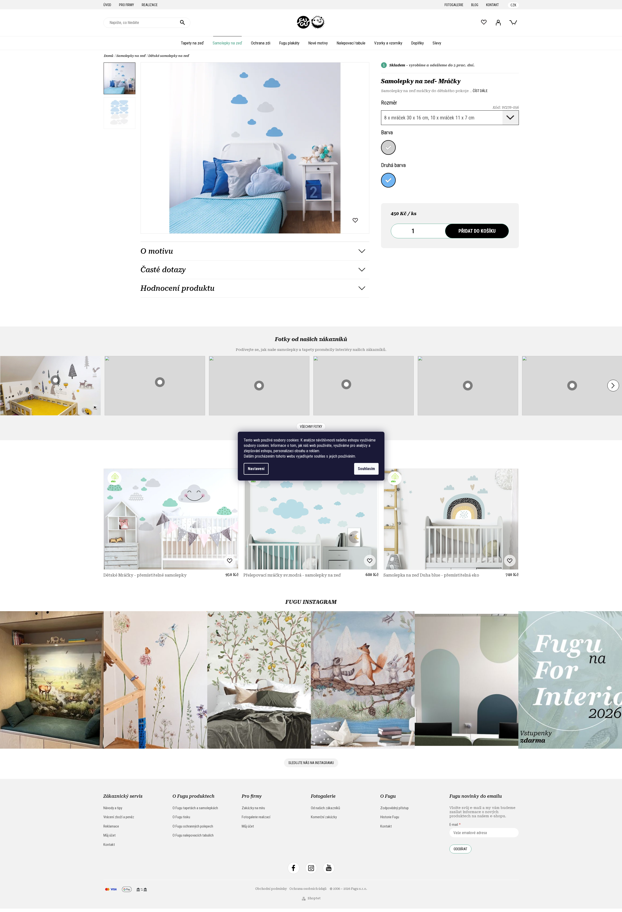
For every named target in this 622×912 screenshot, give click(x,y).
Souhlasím (366, 468)
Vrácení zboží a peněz (118, 817)
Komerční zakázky (324, 817)
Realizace (150, 5)
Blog (474, 5)
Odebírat (460, 849)
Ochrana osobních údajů (308, 889)
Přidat (477, 231)
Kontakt (492, 5)
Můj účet (109, 835)
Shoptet (314, 898)
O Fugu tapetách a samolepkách (195, 808)
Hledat (182, 23)
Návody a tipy (112, 808)
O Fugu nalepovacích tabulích (193, 835)
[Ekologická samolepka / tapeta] (171, 519)
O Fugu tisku (181, 817)
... (479, 91)
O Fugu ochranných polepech (193, 826)
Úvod (107, 5)
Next (613, 385)
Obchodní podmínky (271, 889)
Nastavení (256, 468)
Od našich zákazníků (325, 808)
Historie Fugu (389, 817)
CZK (513, 5)
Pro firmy (126, 5)
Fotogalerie (454, 5)
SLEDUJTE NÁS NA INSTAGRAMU (311, 763)
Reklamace (111, 826)
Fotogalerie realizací (256, 817)
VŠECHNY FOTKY (311, 427)
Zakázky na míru (253, 808)
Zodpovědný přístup (394, 808)
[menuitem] (192, 43)
